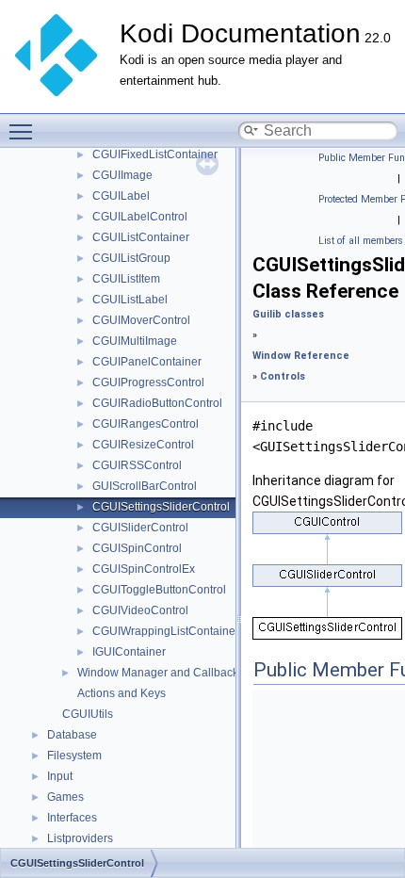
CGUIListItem (126, 278)
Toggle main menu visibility (24, 131)
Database (72, 734)
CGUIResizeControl (143, 444)
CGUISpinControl (137, 548)
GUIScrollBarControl (144, 486)
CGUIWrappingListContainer (165, 631)
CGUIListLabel (130, 299)
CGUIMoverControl (141, 320)
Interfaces (72, 817)
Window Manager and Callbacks (160, 672)
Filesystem (74, 755)
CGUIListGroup (131, 258)
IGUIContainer (129, 651)
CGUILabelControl (139, 216)
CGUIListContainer (140, 237)
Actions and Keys (121, 693)
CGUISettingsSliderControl (161, 506)
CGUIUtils (87, 714)
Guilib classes (288, 314)
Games (65, 797)
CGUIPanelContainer (147, 361)
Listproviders (80, 838)
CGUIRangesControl (145, 424)
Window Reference (300, 356)
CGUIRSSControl (137, 465)
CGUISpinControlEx (143, 569)
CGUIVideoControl (140, 610)
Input (60, 776)
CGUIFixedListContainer (155, 154)
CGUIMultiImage (134, 341)
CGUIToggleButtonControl (159, 589)
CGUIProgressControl (148, 382)
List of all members (360, 241)
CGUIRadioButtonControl (157, 403)
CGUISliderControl (140, 527)
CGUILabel (121, 196)
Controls (282, 376)
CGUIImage (122, 175)
